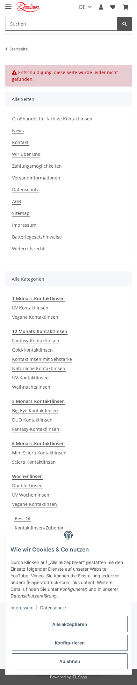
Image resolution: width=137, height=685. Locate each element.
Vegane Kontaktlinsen (35, 317)
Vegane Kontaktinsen (34, 504)
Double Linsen (27, 486)
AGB (16, 201)
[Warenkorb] (125, 7)
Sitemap (21, 213)
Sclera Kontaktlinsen (34, 462)
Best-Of (23, 518)
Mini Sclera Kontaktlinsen (39, 453)
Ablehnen (69, 661)
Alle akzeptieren (69, 624)
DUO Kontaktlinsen (32, 420)
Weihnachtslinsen (31, 387)
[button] (101, 7)
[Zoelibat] (28, 7)
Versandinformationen (36, 178)
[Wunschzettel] (113, 7)
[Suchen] (124, 24)
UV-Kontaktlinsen (30, 378)
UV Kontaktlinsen (30, 308)
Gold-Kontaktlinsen (32, 350)
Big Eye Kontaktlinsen (35, 410)
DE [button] (82, 7)
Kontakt (20, 142)
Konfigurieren (70, 642)
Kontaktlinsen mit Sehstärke (42, 359)
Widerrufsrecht (28, 249)
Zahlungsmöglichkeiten (37, 166)
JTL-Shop (79, 677)
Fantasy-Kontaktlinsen (35, 341)
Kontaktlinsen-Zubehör (39, 528)
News (18, 130)
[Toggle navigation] (8, 4)
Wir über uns (26, 154)
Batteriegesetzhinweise (37, 237)
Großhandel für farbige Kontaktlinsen (52, 119)
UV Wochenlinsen (30, 495)
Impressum (24, 225)
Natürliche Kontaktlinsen (38, 368)
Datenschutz (25, 189)
